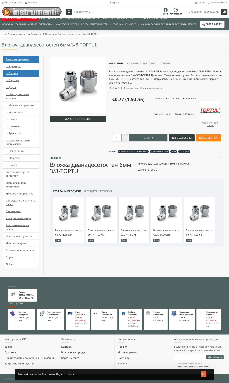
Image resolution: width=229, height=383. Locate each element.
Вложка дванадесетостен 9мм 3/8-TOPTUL (135, 230)
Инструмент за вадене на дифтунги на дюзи (211, 313)
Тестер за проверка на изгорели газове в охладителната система (26, 313)
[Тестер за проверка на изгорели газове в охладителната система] (13, 314)
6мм (174, 151)
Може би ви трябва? (77, 119)
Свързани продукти (67, 191)
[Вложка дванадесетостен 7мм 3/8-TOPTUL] (68, 213)
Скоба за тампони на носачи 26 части (132, 313)
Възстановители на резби (17, 227)
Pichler (10, 264)
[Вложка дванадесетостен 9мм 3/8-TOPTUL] (134, 213)
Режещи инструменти (19, 236)
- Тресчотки (13, 133)
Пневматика (13, 211)
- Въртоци (12, 80)
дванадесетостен (159, 151)
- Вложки (12, 73)
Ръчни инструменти (17, 34)
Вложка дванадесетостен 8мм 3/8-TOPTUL (102, 230)
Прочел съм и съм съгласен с (192, 364)
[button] (148, 137)
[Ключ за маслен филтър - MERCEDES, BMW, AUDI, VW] (148, 313)
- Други (11, 87)
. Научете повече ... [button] (120, 82)
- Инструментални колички (17, 96)
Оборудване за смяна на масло (21, 202)
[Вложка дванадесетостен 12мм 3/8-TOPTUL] (199, 213)
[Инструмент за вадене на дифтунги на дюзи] (201, 313)
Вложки (35, 34)
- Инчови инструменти (20, 105)
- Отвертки (13, 158)
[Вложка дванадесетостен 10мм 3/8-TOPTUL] (166, 213)
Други (9, 257)
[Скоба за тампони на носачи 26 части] (123, 313)
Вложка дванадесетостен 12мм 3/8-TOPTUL (200, 230)
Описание (116, 63)
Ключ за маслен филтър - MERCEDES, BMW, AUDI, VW (159, 313)
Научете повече (65, 374)
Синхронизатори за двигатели (17, 173)
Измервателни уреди (18, 218)
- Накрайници (15, 151)
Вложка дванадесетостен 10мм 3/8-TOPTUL (167, 230)
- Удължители (15, 112)
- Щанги (11, 165)
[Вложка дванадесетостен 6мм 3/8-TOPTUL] (13, 294)
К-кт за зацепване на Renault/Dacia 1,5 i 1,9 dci (108, 313)
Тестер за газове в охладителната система (54, 313)
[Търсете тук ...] (69, 12)
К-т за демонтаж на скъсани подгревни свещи (80, 313)
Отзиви (165, 63)
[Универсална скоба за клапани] (174, 313)
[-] (124, 139)
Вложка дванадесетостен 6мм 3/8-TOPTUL (25, 293)
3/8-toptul (184, 151)
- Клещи (11, 119)
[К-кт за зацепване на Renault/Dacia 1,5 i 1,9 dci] (96, 313)
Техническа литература (20, 250)
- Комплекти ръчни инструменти (18, 142)
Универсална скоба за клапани (186, 313)
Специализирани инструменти (16, 184)
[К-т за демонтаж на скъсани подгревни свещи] (70, 313)
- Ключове (13, 126)
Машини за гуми (16, 243)
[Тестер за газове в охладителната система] (42, 314)
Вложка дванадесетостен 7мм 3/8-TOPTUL (69, 230)
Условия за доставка (141, 63)
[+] (124, 136)
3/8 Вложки (48, 34)
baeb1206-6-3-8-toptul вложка (133, 151)
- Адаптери (13, 66)
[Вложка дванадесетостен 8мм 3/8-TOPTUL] (101, 213)
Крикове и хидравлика (19, 193)
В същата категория (98, 191)
